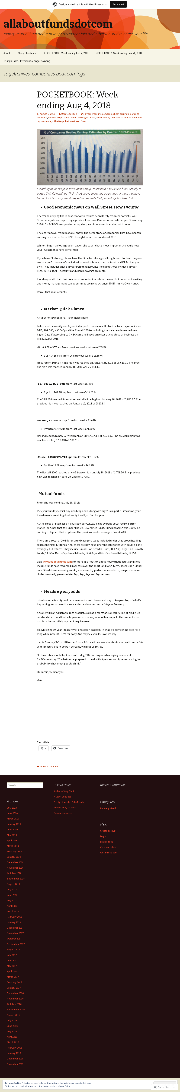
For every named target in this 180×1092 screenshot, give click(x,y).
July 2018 (12, 889)
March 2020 (13, 818)
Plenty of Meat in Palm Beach (69, 802)
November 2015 (15, 1064)
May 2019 (12, 835)
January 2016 (14, 1053)
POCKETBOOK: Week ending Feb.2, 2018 (66, 53)
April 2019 (12, 840)
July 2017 (12, 955)
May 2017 (12, 965)
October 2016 (14, 1004)
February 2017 (14, 982)
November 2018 (15, 867)
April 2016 (12, 1036)
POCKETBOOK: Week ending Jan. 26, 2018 (119, 53)
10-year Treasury (92, 113)
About (7, 53)
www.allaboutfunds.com (57, 561)
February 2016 (14, 1047)
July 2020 (12, 807)
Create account (108, 830)
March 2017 (13, 976)
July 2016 (12, 1020)
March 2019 (13, 845)
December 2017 (15, 927)
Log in (103, 836)
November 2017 (15, 933)
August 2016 (13, 1015)
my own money (45, 121)
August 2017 (13, 949)
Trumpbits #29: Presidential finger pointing (27, 61)
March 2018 (13, 911)
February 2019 (14, 851)
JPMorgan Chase (86, 117)
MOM (99, 117)
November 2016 (15, 998)
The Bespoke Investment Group (70, 121)
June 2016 (12, 1025)
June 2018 (12, 895)
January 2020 (14, 824)
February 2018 (14, 916)
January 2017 (14, 987)
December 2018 (15, 862)
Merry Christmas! (27, 53)
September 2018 (16, 878)
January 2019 (14, 856)
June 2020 (12, 813)
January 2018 (14, 922)
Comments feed (108, 847)
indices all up (55, 117)
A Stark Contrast (62, 796)
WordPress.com (108, 852)
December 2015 (15, 1058)
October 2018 (14, 873)
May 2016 (12, 1031)
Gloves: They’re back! (65, 807)
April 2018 (12, 905)
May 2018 (12, 900)
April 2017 (12, 971)
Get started (118, 4)
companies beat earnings (115, 113)
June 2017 (12, 960)
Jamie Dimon (69, 117)
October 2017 (14, 938)
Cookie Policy (64, 1086)
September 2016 (16, 1009)
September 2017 (16, 944)
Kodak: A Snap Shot (64, 791)
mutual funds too (133, 117)
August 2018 (13, 884)
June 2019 (12, 829)
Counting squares (63, 813)
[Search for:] (173, 53)
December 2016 (15, 993)
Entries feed (106, 841)
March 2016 (13, 1042)
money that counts (113, 117)
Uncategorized (69, 113)
